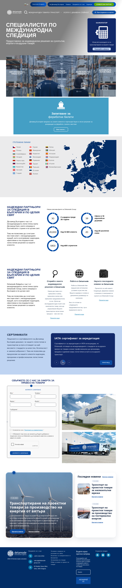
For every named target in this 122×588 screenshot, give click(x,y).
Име (12, 393)
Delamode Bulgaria (38, 4)
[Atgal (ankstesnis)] (57, 362)
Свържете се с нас (79, 4)
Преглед (106, 362)
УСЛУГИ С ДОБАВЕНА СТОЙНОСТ (76, 12)
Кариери (89, 4)
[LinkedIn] (108, 555)
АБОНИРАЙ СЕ (83, 580)
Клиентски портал (104, 4)
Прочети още (55, 318)
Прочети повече (17, 531)
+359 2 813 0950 (39, 556)
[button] (26, 4)
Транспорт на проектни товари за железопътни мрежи (102, 488)
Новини (68, 4)
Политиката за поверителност (33, 430)
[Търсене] (25, 12)
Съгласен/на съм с (28, 430)
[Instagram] (103, 555)
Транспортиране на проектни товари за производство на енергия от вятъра (38, 507)
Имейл (37, 401)
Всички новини (34, 531)
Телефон (38, 393)
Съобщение (14, 409)
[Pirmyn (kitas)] (69, 362)
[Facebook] (98, 555)
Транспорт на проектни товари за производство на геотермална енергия (102, 513)
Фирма (12, 401)
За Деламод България (56, 4)
